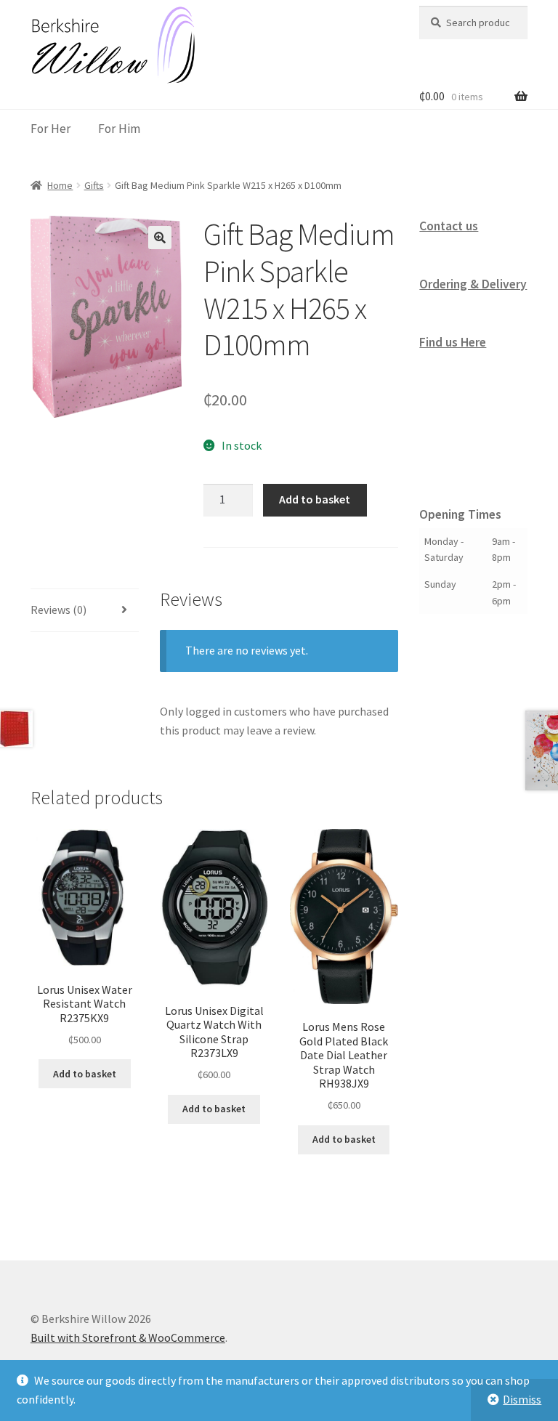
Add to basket (314, 499)
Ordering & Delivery (473, 284)
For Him (119, 129)
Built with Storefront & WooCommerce (128, 1337)
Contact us (448, 226)
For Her (50, 129)
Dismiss (522, 1399)
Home (60, 185)
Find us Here (452, 342)
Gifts (94, 185)
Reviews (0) (58, 609)
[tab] (85, 610)
